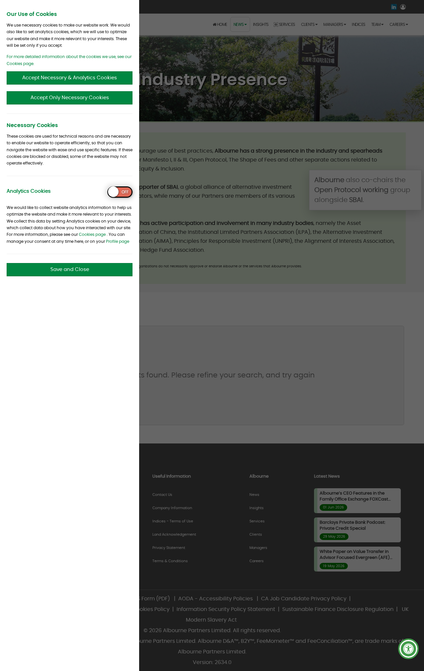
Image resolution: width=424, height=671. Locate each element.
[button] (408, 649)
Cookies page (92, 234)
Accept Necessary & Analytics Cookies (69, 77)
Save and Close (69, 269)
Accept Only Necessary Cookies (69, 97)
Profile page (117, 241)
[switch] (119, 192)
